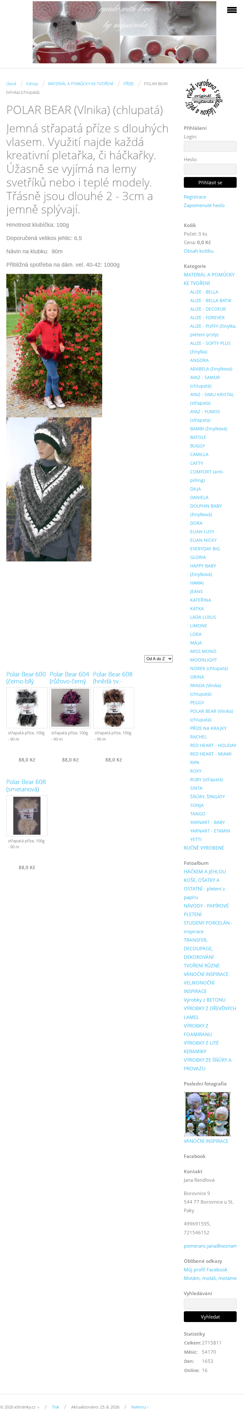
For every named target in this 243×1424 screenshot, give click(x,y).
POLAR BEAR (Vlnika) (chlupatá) (211, 715)
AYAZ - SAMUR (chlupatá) (205, 381)
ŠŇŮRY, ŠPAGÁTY (207, 797)
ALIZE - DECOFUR (208, 309)
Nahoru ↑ (140, 1407)
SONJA (197, 805)
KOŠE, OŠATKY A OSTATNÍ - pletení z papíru (204, 888)
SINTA (196, 788)
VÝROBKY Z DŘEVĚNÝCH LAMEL (210, 1012)
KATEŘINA (200, 600)
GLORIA (198, 557)
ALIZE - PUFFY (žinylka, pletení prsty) (213, 330)
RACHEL (198, 737)
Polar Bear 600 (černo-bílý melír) (26, 681)
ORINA (197, 677)
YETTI (196, 839)
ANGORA (199, 360)
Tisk (55, 1407)
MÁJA (196, 643)
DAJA (195, 489)
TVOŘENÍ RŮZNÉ (202, 965)
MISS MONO (203, 651)
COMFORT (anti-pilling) (207, 476)
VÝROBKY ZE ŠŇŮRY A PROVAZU (208, 1064)
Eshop (32, 83)
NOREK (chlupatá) (209, 668)
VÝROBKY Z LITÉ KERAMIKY (201, 1047)
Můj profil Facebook (205, 1269)
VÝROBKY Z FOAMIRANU (198, 1029)
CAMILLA (199, 454)
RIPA (194, 762)
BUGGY (197, 446)
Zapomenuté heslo (204, 205)
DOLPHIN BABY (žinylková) (206, 510)
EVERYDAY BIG (205, 549)
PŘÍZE (128, 83)
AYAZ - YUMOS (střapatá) (205, 415)
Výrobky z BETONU (205, 1000)
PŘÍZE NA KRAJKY (208, 728)
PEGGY (197, 702)
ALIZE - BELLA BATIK (211, 300)
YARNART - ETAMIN (210, 831)
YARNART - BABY (207, 822)
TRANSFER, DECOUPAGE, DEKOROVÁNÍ (199, 948)
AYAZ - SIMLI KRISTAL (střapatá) (212, 398)
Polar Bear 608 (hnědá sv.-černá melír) (113, 681)
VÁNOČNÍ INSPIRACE (206, 974)
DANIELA (199, 497)
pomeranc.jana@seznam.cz (213, 1246)
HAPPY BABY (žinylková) (203, 570)
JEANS (196, 591)
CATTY (196, 463)
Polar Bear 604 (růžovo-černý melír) (69, 681)
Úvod (11, 83)
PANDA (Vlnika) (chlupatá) (205, 689)
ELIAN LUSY (202, 531)
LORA (196, 634)
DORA (196, 523)
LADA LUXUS (203, 617)
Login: (190, 136)
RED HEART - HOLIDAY (213, 745)
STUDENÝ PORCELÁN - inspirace (208, 927)
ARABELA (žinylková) (211, 369)
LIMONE (198, 626)
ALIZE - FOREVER (207, 317)
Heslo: (190, 159)
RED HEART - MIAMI (211, 754)
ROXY (196, 771)
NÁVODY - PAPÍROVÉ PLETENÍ (206, 909)
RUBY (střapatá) (206, 779)
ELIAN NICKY (203, 540)
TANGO (197, 814)
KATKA (197, 608)
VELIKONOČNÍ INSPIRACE (199, 986)
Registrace (195, 196)
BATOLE (198, 437)
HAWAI (197, 583)
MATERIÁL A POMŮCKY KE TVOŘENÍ (80, 83)
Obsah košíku (199, 251)
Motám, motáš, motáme (210, 1278)
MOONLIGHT (203, 660)
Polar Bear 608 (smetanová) (26, 785)
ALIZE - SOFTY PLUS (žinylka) (210, 347)
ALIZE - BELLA (204, 292)
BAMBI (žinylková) (208, 429)
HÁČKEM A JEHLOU (205, 871)
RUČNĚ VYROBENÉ (204, 848)
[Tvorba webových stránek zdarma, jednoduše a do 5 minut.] (38, 1407)
